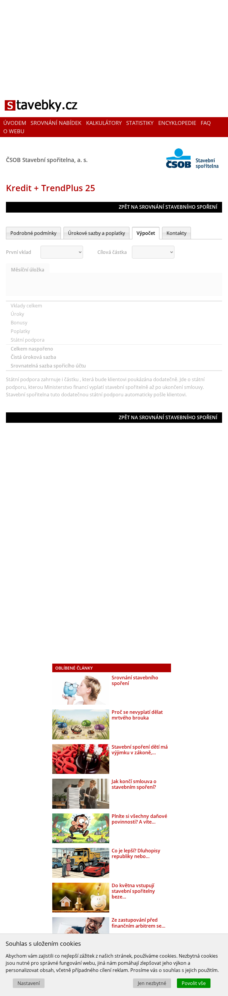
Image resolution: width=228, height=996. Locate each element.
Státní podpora (28, 340)
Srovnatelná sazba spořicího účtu (49, 365)
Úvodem (14, 122)
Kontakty (176, 233)
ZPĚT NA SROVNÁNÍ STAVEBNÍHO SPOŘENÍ (168, 207)
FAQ (206, 122)
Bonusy (19, 322)
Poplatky (21, 331)
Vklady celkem (27, 305)
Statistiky (139, 122)
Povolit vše (194, 983)
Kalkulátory (104, 122)
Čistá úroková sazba (34, 357)
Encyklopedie (177, 122)
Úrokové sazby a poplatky (96, 233)
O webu (13, 131)
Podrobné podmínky (33, 233)
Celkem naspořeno (32, 348)
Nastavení (29, 983)
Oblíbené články (74, 668)
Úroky (18, 314)
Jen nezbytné (152, 983)
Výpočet (146, 233)
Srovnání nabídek (56, 122)
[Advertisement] (114, 43)
